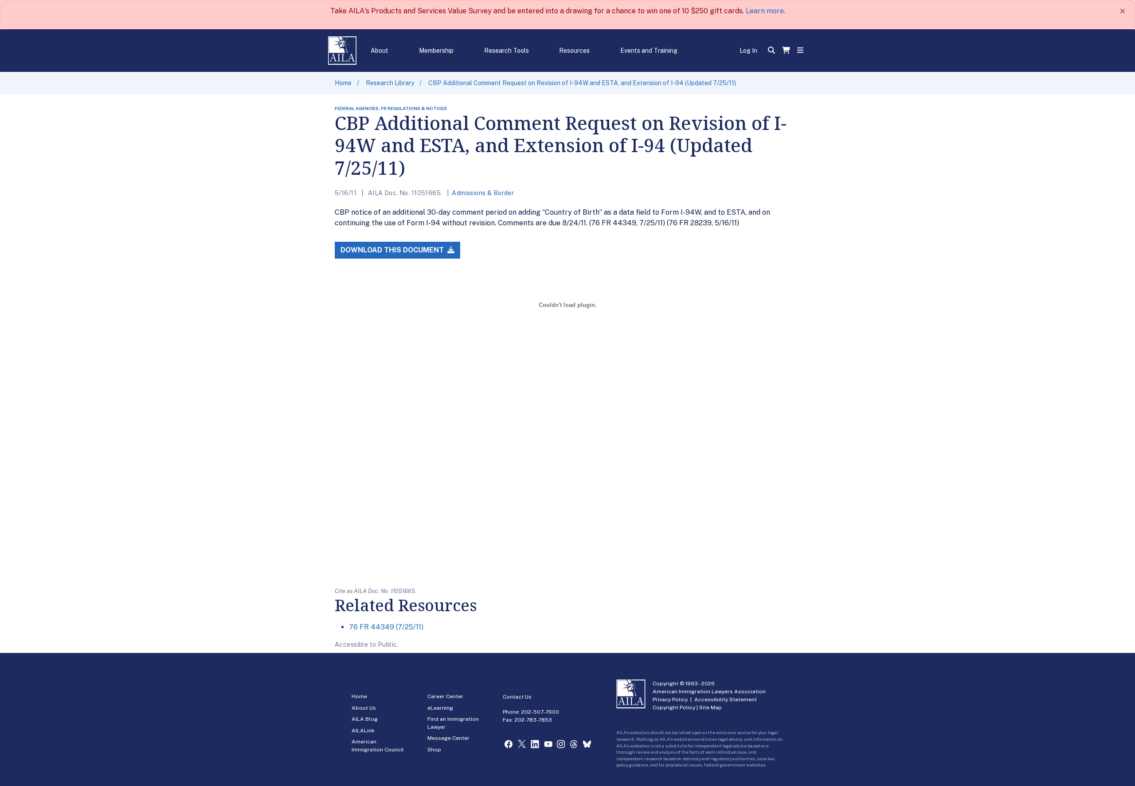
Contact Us (517, 697)
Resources (574, 50)
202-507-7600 (540, 712)
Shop (434, 750)
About (379, 50)
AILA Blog (365, 719)
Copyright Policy (674, 707)
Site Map (710, 707)
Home (343, 82)
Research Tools (506, 50)
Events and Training (648, 50)
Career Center (445, 696)
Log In (748, 50)
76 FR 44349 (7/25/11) (386, 627)
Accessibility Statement (725, 699)
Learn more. (765, 11)
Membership (436, 50)
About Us (364, 708)
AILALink (363, 730)
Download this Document (393, 250)
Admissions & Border (483, 192)
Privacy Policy (670, 699)
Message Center (448, 738)
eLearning (440, 708)
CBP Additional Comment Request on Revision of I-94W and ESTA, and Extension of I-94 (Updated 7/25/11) (582, 82)
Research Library (390, 82)
